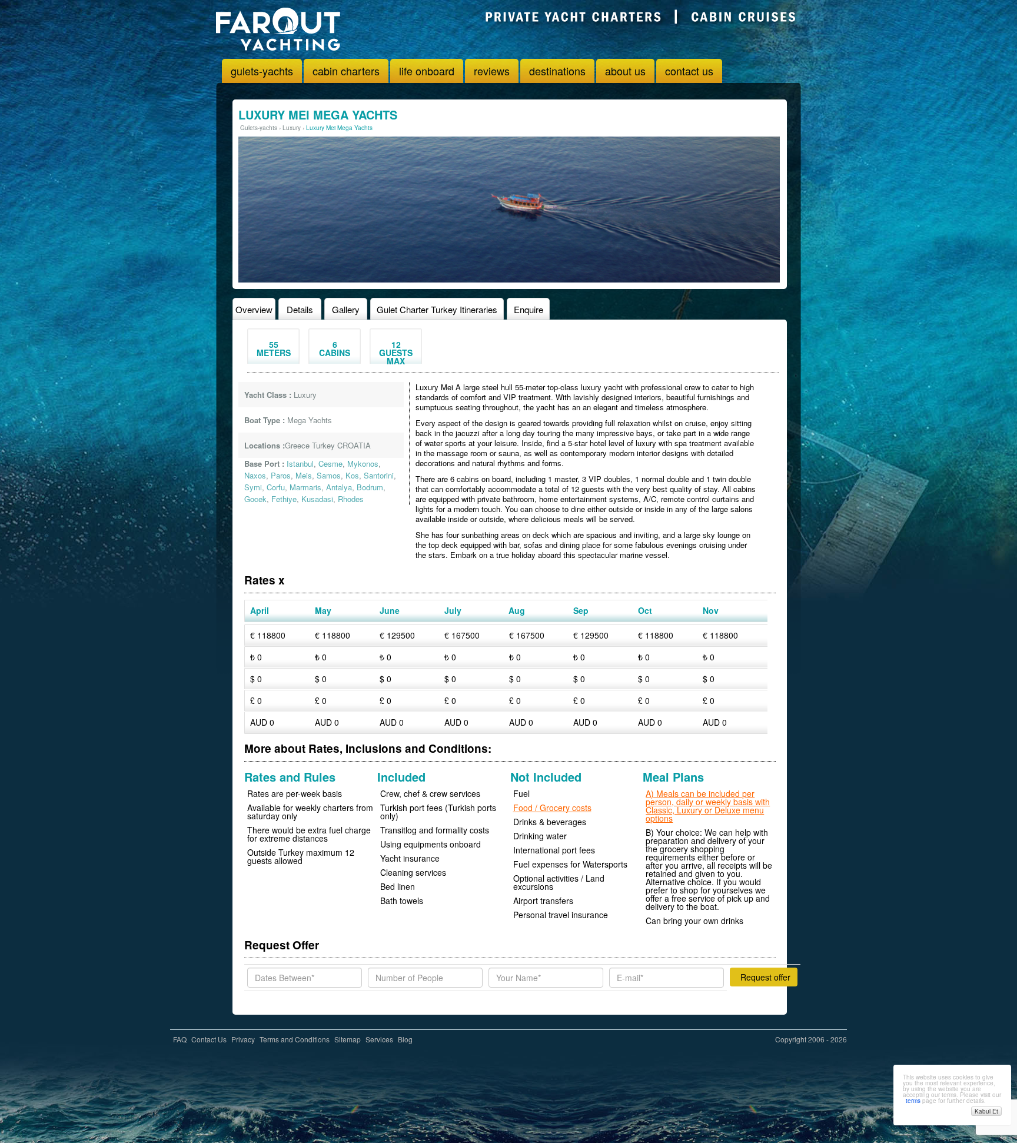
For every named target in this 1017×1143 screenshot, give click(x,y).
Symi (253, 487)
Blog (405, 1039)
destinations (557, 70)
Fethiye (284, 498)
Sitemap (347, 1039)
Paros (281, 475)
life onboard (426, 70)
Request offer (765, 977)
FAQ (180, 1039)
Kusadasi (317, 498)
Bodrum (370, 487)
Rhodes (351, 498)
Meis (303, 475)
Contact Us (209, 1039)
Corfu (276, 487)
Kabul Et (986, 1111)
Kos (352, 475)
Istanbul (300, 463)
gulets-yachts (262, 70)
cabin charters (346, 70)
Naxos (255, 475)
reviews (492, 70)
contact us (689, 70)
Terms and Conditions (295, 1039)
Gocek (255, 498)
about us (625, 70)
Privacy (243, 1039)
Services (379, 1039)
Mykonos (362, 463)
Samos (329, 475)
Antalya (339, 487)
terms (913, 1101)
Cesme (330, 463)
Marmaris (305, 487)
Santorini (379, 475)
